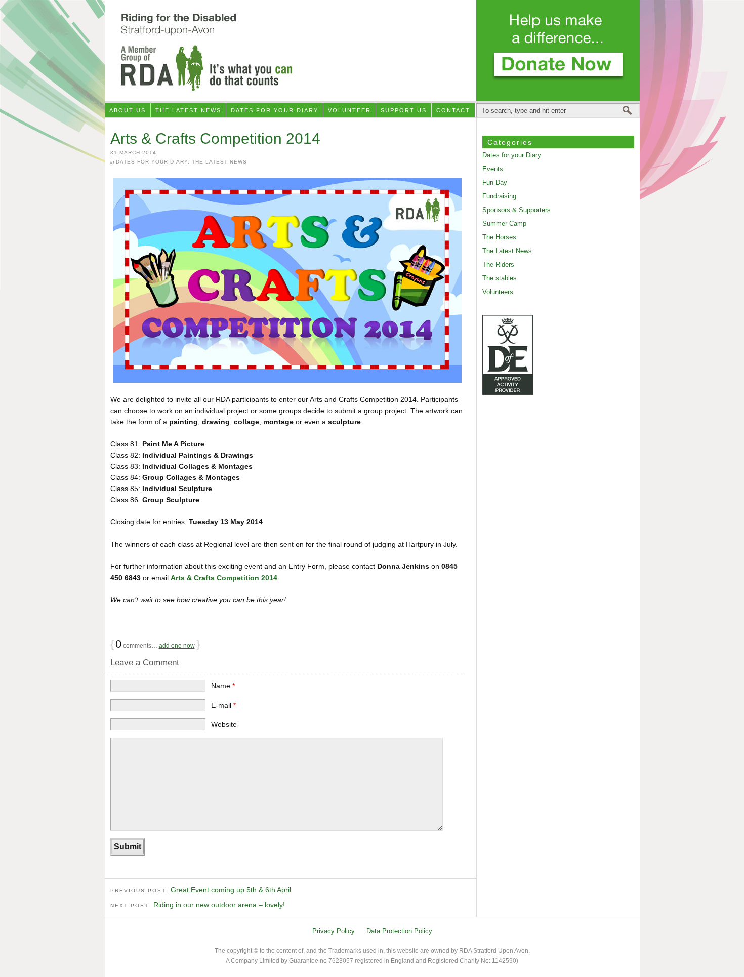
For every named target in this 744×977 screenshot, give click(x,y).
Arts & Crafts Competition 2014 (224, 578)
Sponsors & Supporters (516, 210)
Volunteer (349, 110)
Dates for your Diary (274, 110)
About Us (127, 110)
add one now (177, 645)
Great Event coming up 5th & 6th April (231, 890)
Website (224, 724)
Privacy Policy (333, 931)
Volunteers (497, 292)
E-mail (223, 705)
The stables (499, 278)
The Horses (499, 237)
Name (223, 686)
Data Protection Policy (399, 931)
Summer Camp (504, 223)
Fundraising (499, 196)
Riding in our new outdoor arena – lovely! (219, 905)
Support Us (404, 110)
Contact (453, 110)
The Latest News (188, 110)
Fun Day (494, 182)
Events (492, 169)
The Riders (498, 264)
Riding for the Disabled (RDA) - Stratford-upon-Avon (372, 50)
